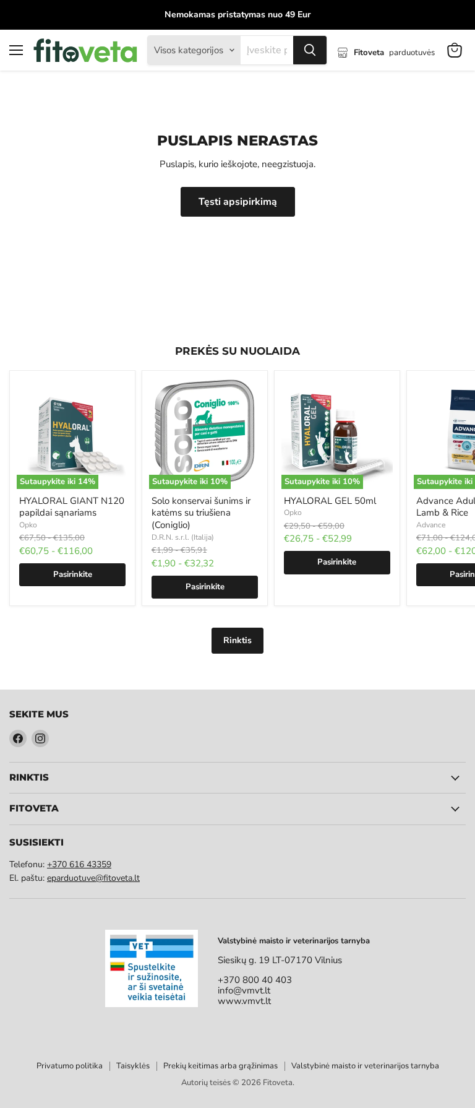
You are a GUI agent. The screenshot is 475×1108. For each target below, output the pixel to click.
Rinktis (237, 640)
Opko (28, 525)
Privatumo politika (69, 1065)
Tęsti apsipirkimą (238, 202)
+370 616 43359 (79, 864)
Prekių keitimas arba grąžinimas (220, 1065)
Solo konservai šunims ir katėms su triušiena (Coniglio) (201, 513)
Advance (430, 525)
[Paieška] (310, 50)
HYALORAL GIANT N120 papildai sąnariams (71, 507)
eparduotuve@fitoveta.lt (93, 878)
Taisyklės (133, 1065)
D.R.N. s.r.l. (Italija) (183, 537)
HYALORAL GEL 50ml (330, 501)
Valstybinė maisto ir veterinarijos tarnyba (365, 1065)
